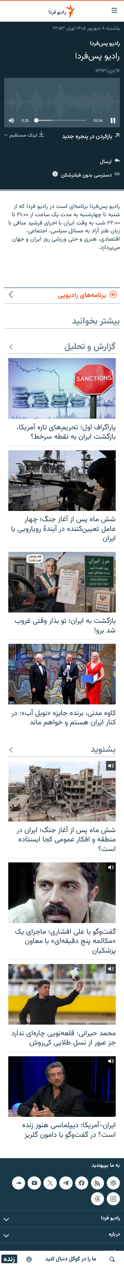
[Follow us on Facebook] (81, 1182)
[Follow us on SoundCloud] (18, 1182)
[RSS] (97, 1182)
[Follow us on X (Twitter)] (49, 1182)
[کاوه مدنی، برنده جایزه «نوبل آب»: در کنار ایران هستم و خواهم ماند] (62, 674)
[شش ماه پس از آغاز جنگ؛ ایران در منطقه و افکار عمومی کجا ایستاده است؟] (62, 791)
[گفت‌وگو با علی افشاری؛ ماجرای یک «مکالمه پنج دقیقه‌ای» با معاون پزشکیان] (62, 892)
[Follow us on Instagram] (113, 1198)
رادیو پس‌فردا (105, 43)
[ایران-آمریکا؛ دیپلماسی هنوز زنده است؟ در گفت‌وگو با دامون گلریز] (62, 1086)
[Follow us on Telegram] (65, 1182)
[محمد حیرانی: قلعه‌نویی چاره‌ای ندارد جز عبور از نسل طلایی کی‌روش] (62, 994)
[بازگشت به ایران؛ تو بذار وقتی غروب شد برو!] (62, 582)
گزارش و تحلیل (90, 347)
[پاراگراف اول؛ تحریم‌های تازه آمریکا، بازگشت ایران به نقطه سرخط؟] (62, 388)
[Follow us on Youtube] (34, 1182)
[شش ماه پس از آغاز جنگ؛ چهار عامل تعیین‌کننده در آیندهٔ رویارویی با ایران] (62, 480)
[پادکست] (29, 1259)
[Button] (110, 163)
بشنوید (103, 750)
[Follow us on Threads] (97, 1198)
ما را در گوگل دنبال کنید (70, 1259)
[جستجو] (112, 1259)
